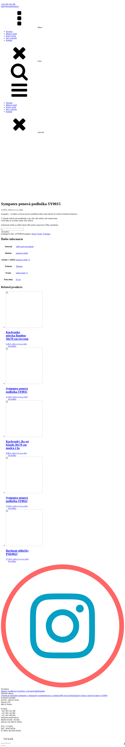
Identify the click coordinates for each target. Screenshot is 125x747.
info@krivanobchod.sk (10, 6)
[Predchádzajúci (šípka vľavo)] (2, 745)
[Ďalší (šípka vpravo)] (4, 745)
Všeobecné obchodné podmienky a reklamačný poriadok (23, 696)
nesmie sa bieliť (22, 253)
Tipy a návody (11, 38)
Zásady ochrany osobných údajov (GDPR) (90, 696)
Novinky (9, 32)
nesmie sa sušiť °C (23, 260)
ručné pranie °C (22, 273)
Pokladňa (41, 691)
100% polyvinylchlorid (25, 247)
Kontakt (9, 40)
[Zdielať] (4, 743)
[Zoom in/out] (9, 743)
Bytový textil (11, 36)
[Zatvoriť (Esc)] (2, 743)
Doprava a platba (51, 696)
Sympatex (46, 234)
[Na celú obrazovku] (7, 743)
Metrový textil (11, 34)
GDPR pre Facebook (66, 696)
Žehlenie (19, 266)
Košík (35, 691)
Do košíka (5, 232)
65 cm (18, 279)
